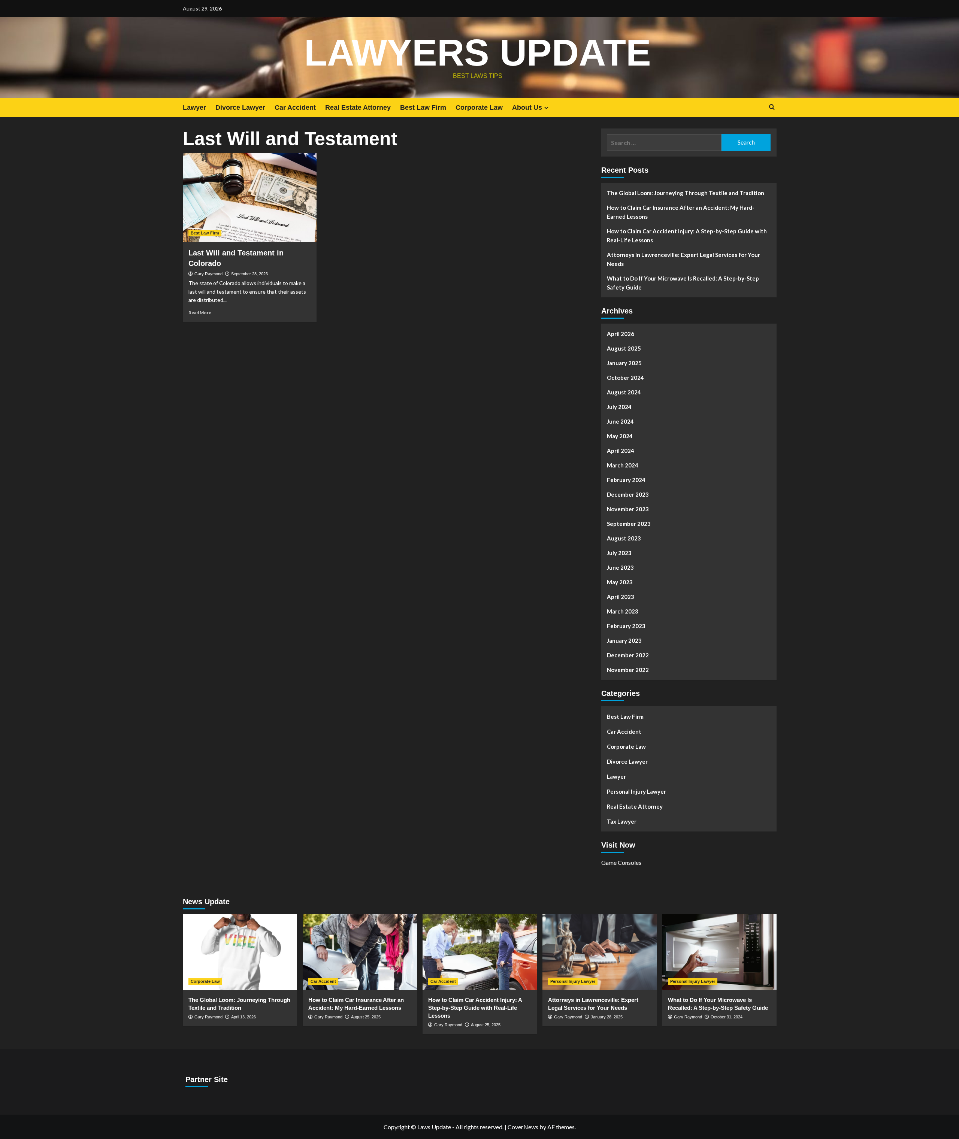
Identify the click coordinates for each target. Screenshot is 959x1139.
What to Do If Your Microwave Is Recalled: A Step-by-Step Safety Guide (683, 283)
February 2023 (626, 625)
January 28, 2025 (607, 1017)
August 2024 (624, 392)
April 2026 (620, 333)
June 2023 (620, 567)
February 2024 (626, 479)
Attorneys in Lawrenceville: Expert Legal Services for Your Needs (683, 259)
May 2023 (620, 582)
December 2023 (628, 494)
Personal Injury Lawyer (636, 791)
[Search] (772, 107)
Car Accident (295, 107)
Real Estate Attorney (358, 107)
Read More (199, 312)
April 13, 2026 (243, 1017)
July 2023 (619, 552)
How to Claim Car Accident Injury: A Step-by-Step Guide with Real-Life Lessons (687, 235)
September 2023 (629, 523)
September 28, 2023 (249, 274)
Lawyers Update (477, 52)
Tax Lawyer (621, 821)
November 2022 (628, 669)
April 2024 (620, 450)
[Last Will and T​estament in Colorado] (250, 197)
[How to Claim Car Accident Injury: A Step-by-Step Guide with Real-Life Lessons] (480, 952)
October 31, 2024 (726, 1017)
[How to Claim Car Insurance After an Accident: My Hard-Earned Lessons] (360, 952)
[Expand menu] (546, 107)
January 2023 (624, 640)
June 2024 (620, 421)
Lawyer (194, 107)
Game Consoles (621, 862)
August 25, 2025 (366, 1017)
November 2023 (628, 509)
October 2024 (625, 377)
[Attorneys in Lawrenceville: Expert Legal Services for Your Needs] (599, 952)
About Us (527, 107)
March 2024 (622, 465)
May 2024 (620, 436)
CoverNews (523, 1126)
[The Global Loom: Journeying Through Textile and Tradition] (240, 952)
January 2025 (624, 363)
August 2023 (624, 538)
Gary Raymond (208, 274)
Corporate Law (479, 107)
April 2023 (620, 596)
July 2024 (619, 406)
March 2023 (622, 611)
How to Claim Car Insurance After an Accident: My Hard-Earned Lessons (680, 212)
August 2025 (624, 348)
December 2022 (628, 655)
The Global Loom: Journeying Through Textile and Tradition (685, 193)
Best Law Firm (423, 107)
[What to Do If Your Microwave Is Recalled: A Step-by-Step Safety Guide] (719, 952)
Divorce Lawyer (240, 107)
